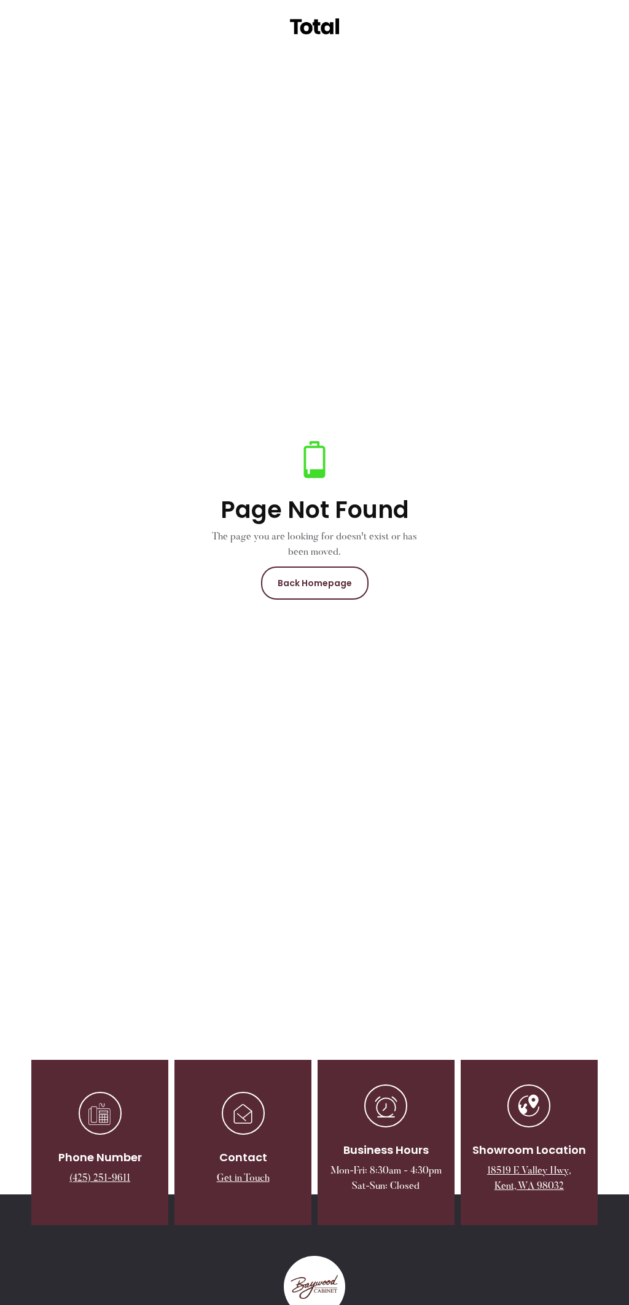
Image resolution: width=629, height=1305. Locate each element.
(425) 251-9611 (99, 1178)
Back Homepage (315, 583)
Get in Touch (243, 1178)
